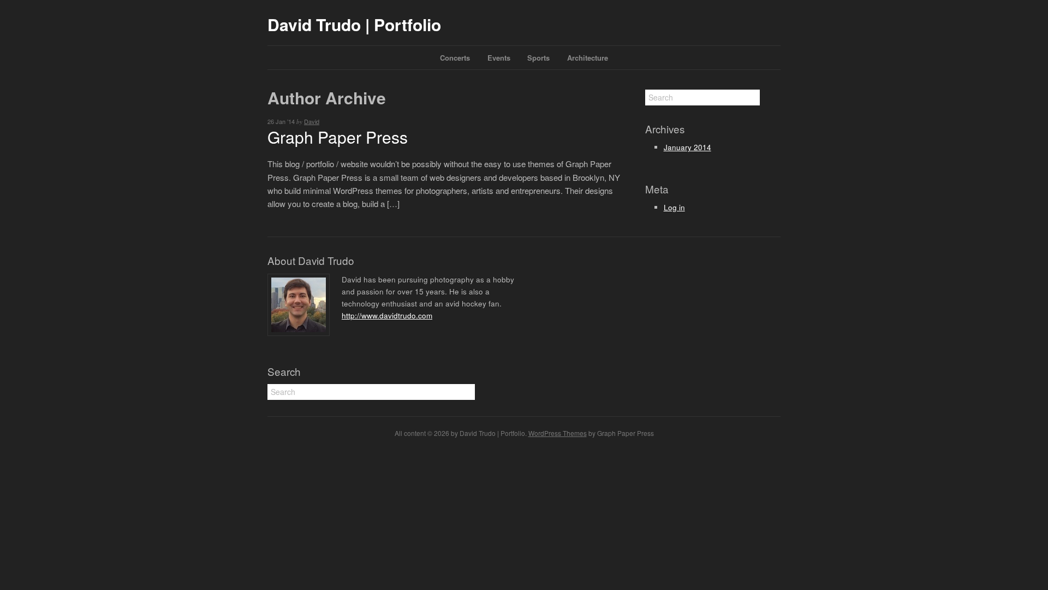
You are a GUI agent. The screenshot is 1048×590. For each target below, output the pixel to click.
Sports (538, 57)
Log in (674, 207)
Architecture (587, 57)
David (311, 121)
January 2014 (687, 147)
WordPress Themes (557, 433)
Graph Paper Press (337, 137)
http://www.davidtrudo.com (387, 315)
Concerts (455, 57)
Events (498, 57)
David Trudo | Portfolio (354, 24)
